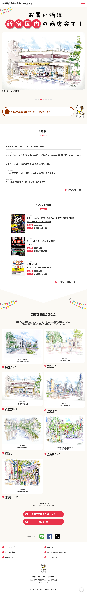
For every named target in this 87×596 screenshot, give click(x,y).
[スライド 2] (38, 99)
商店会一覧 (43, 522)
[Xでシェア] (57, 536)
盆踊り (29, 244)
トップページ (10, 547)
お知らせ (50, 547)
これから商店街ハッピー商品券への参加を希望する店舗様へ (30, 173)
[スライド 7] (51, 99)
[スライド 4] (43, 99)
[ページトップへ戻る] (81, 590)
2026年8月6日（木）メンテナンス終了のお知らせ (26, 146)
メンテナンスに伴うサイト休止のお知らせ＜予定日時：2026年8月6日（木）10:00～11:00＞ (43, 155)
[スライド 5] (46, 99)
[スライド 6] (48, 99)
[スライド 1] (36, 99)
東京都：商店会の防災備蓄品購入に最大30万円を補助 (28, 164)
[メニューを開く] (83, 3)
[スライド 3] (41, 99)
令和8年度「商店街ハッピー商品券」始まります (25, 182)
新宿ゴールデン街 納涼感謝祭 (39, 221)
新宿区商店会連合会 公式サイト (17, 3)
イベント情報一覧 (67, 282)
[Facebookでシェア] (49, 536)
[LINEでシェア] (41, 536)
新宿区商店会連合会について (43, 514)
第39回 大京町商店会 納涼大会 (39, 267)
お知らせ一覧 (74, 189)
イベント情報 (10, 552)
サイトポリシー (52, 557)
